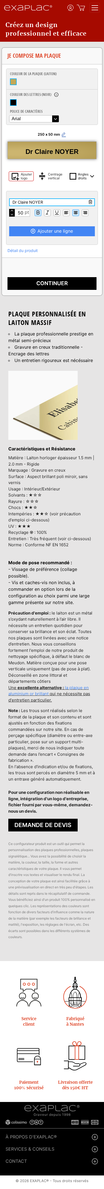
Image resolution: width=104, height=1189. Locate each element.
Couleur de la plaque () (33, 73)
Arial (16, 118)
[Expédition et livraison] (75, 1056)
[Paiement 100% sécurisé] (29, 1056)
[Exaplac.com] (52, 1108)
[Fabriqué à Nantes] (75, 992)
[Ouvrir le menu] (95, 8)
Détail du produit (22, 250)
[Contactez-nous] (29, 992)
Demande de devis (43, 824)
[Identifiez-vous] (70, 7)
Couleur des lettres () (30, 94)
